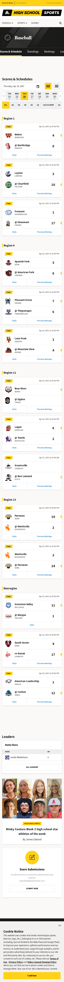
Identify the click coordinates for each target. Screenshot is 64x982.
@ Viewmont (22, 222)
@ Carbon (20, 692)
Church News (21, 3)
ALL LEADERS (32, 767)
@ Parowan (21, 565)
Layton (19, 173)
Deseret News (7, 3)
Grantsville (21, 465)
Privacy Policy (16, 962)
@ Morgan (20, 615)
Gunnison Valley (24, 604)
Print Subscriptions (54, 3)
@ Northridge (22, 145)
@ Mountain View (24, 349)
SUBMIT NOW (32, 888)
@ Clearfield (22, 183)
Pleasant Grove (23, 300)
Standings (33, 51)
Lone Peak (20, 338)
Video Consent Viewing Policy (41, 962)
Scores (35, 23)
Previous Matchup (44, 155)
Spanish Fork (22, 261)
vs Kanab (20, 653)
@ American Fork (24, 272)
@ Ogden (20, 399)
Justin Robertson (19, 757)
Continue (32, 975)
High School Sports (32, 824)
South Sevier (22, 642)
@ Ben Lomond (23, 476)
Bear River (20, 388)
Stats (14, 155)
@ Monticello (22, 526)
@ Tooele (20, 437)
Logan (18, 427)
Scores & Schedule (11, 51)
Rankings (49, 51)
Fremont (20, 211)
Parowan (20, 515)
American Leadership (27, 681)
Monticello (20, 554)
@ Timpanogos (23, 310)
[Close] (60, 926)
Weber (18, 134)
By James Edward (32, 839)
